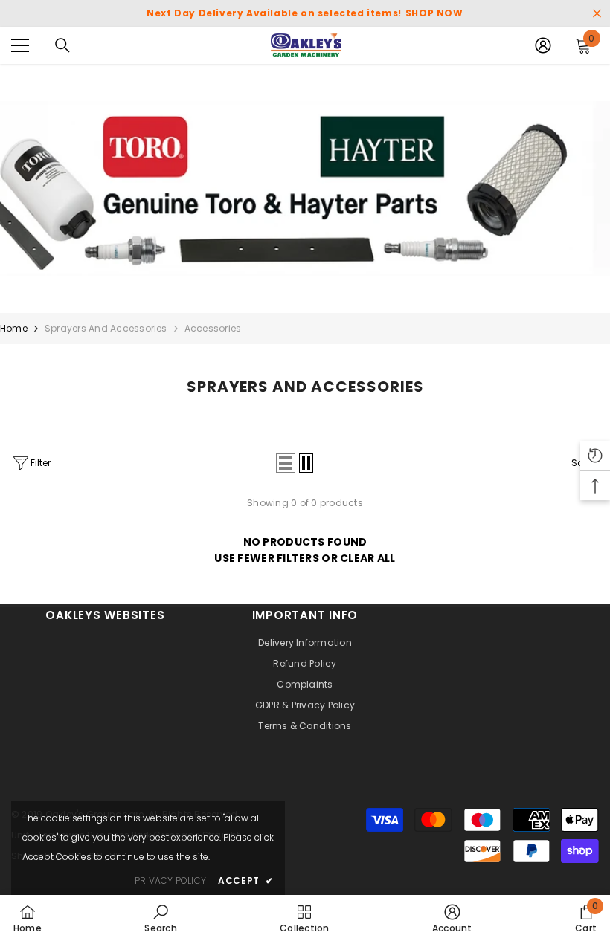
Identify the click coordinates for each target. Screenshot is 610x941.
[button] (285, 463)
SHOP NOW (434, 13)
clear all (368, 558)
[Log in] (543, 45)
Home (14, 328)
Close (597, 13)
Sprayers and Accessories (106, 328)
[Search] (62, 45)
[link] (305, 188)
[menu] (20, 45)
